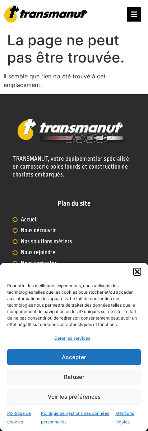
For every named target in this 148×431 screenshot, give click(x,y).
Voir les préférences (74, 396)
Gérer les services (72, 338)
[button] (137, 271)
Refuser (74, 376)
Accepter (74, 357)
